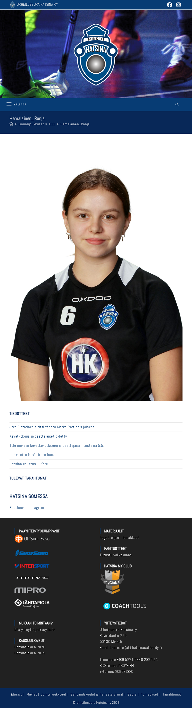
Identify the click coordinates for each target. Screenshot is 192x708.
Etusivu (16, 694)
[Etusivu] (11, 124)
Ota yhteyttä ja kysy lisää (34, 629)
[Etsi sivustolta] (177, 105)
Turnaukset (149, 694)
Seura (132, 694)
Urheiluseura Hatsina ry (118, 629)
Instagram (36, 507)
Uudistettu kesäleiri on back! (33, 454)
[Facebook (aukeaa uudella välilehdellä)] (169, 4)
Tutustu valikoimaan (116, 555)
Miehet (32, 694)
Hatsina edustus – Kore (29, 464)
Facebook (17, 507)
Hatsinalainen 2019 (29, 653)
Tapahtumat (171, 694)
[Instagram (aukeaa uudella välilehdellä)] (178, 4)
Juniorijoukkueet (53, 694)
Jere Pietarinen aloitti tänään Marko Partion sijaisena (52, 427)
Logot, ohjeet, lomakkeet (119, 537)
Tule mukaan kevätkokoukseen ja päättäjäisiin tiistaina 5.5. (57, 445)
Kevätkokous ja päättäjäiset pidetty (38, 436)
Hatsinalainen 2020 (29, 647)
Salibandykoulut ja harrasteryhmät (96, 694)
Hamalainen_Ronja (75, 124)
